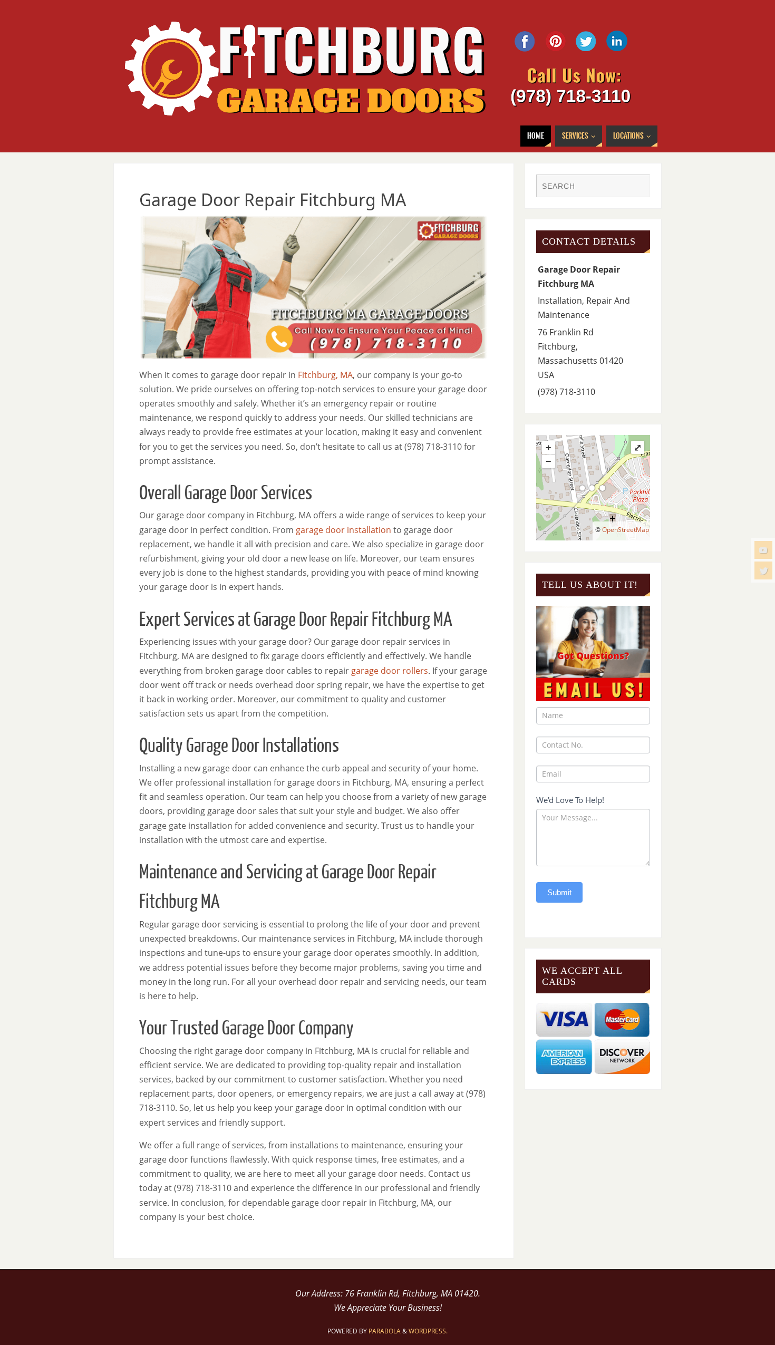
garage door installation (343, 530)
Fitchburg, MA (325, 375)
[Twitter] (763, 570)
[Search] (637, 187)
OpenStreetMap (625, 529)
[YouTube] (763, 550)
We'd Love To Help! (570, 800)
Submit (559, 892)
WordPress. (428, 1331)
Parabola (385, 1331)
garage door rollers (389, 670)
